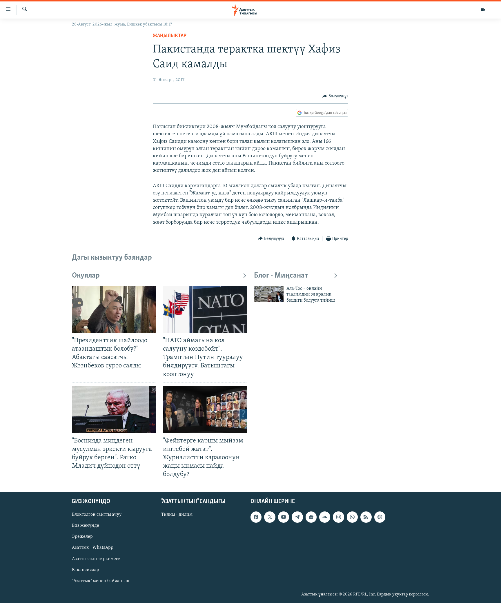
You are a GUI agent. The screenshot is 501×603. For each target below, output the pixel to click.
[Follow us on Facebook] (256, 517)
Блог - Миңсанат (281, 276)
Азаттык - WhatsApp (92, 548)
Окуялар (86, 276)
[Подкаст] (379, 517)
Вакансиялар (85, 570)
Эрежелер (82, 537)
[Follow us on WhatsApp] (352, 517)
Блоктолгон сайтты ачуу (96, 515)
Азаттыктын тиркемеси (96, 559)
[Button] (335, 96)
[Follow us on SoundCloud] (324, 517)
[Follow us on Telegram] (297, 517)
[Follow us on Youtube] (283, 517)
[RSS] (365, 517)
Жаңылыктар (169, 36)
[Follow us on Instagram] (338, 517)
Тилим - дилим (177, 515)
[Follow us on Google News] (311, 517)
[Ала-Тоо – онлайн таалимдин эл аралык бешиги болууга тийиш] (269, 294)
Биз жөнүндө (85, 526)
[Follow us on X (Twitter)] (269, 517)
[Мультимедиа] (483, 10)
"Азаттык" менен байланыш (100, 581)
